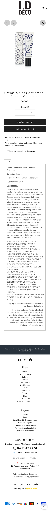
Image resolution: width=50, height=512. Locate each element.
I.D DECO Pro (25, 399)
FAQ (25, 417)
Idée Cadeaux (25, 382)
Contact (25, 393)
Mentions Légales (25, 423)
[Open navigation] (3, 8)
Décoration (25, 391)
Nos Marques (25, 385)
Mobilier (25, 388)
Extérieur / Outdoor (25, 401)
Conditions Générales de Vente (25, 420)
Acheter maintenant (25, 129)
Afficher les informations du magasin (21, 151)
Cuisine (25, 377)
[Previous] (7, 23)
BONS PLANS (25, 374)
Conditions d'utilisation (25, 431)
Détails (7, 162)
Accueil (25, 372)
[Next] (14, 23)
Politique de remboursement (25, 425)
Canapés (25, 380)
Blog (25, 396)
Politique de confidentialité (25, 428)
